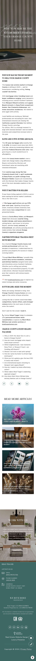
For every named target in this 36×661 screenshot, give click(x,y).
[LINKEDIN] (18, 627)
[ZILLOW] (26, 627)
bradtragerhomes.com (15, 280)
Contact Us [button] (18, 550)
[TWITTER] (22, 627)
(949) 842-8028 (10, 580)
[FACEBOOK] (10, 627)
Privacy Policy (26, 649)
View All (18, 500)
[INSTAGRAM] (14, 627)
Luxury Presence (18, 640)
